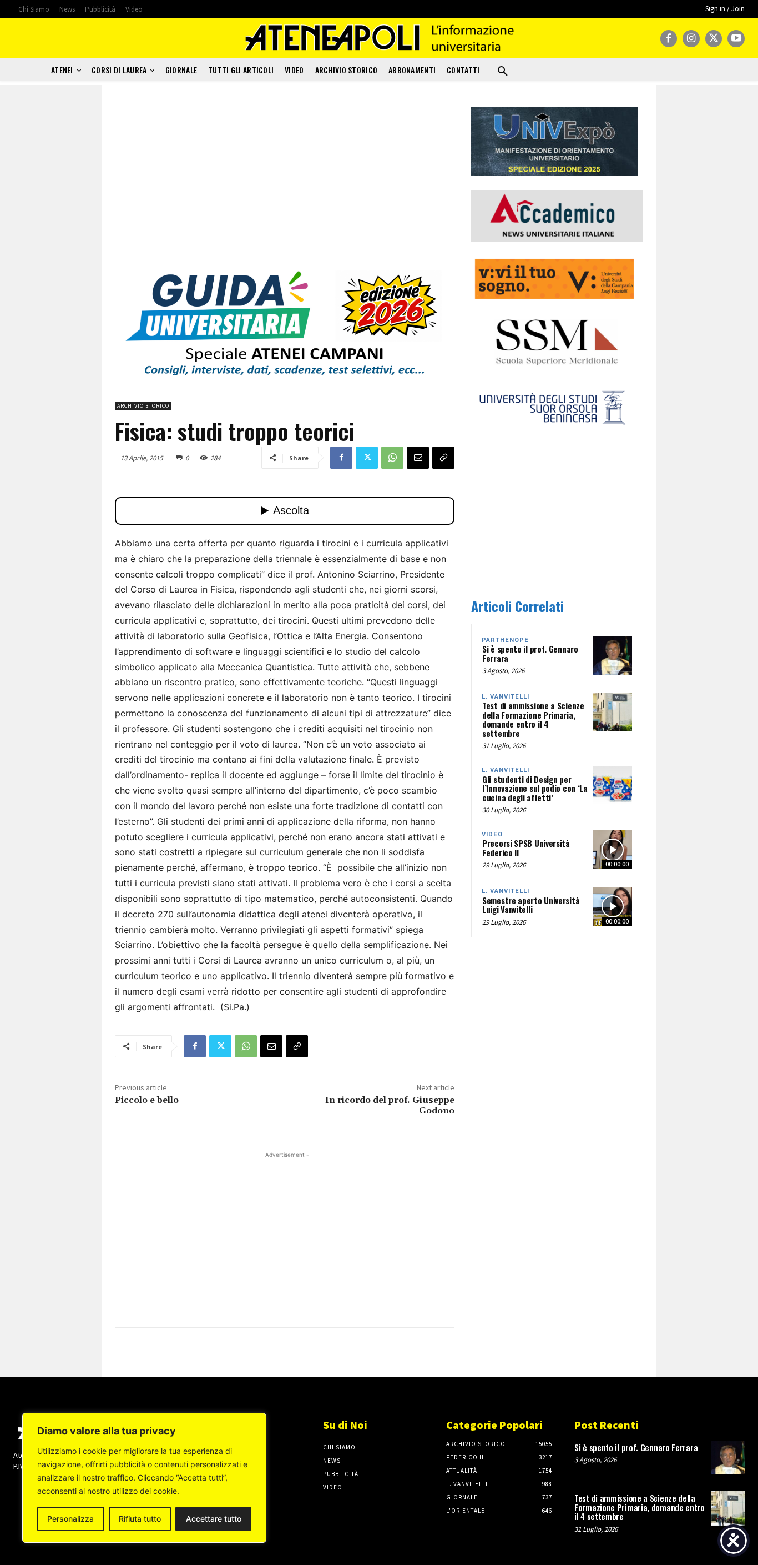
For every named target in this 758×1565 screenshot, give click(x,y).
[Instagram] (691, 38)
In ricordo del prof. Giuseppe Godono (389, 1105)
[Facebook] (669, 38)
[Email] (418, 458)
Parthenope (505, 640)
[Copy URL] (443, 458)
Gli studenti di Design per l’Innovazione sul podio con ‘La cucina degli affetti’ (535, 788)
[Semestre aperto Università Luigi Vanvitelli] (612, 906)
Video (492, 834)
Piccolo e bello (147, 1100)
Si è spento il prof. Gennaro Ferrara (530, 653)
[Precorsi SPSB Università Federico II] (612, 849)
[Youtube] (736, 38)
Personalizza (70, 1518)
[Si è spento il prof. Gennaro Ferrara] (612, 655)
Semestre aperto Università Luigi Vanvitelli (530, 905)
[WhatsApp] (392, 458)
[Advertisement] (284, 185)
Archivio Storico (143, 405)
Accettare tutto (213, 1518)
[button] (502, 71)
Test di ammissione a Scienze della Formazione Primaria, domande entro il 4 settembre (533, 719)
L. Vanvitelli (505, 696)
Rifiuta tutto (140, 1518)
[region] (144, 1478)
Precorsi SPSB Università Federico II (526, 848)
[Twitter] (713, 38)
